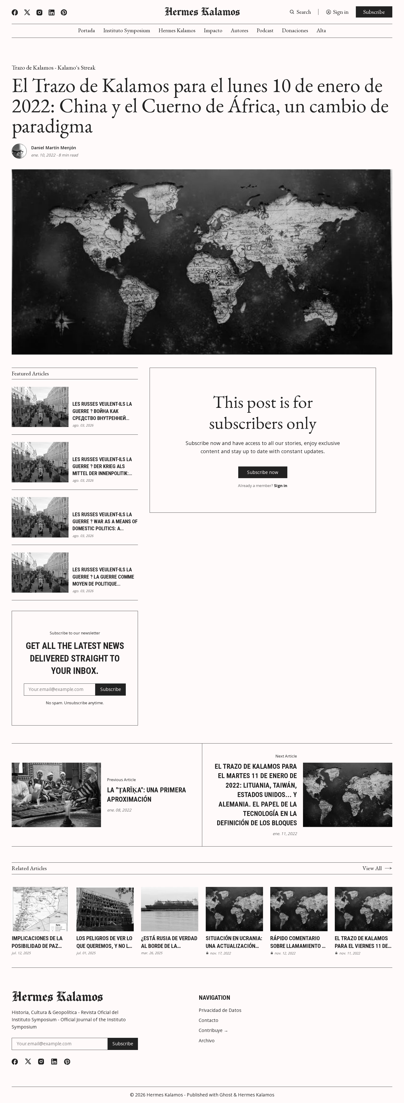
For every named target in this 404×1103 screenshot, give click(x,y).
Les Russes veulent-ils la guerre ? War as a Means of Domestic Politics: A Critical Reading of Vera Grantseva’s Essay (104, 522)
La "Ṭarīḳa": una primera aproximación (146, 794)
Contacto (208, 1020)
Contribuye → (213, 1030)
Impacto (213, 30)
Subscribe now (262, 472)
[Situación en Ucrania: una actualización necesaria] (234, 909)
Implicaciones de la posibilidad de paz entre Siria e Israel (37, 942)
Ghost (226, 1095)
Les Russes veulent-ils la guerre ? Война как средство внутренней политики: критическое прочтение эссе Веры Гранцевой (102, 411)
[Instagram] (39, 12)
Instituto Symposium (126, 30)
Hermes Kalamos (177, 30)
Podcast (265, 30)
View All (372, 868)
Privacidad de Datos (220, 1010)
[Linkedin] (51, 12)
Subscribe (374, 11)
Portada (86, 30)
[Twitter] (27, 12)
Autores (239, 30)
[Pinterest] (64, 12)
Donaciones (295, 30)
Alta (321, 30)
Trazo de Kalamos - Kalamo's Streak (53, 67)
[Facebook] (15, 12)
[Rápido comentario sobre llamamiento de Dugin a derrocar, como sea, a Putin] (299, 909)
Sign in (280, 485)
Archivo (207, 1040)
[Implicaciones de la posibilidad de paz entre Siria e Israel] (40, 909)
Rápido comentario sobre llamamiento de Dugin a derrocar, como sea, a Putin (299, 942)
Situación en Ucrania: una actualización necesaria (234, 942)
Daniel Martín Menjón (53, 147)
